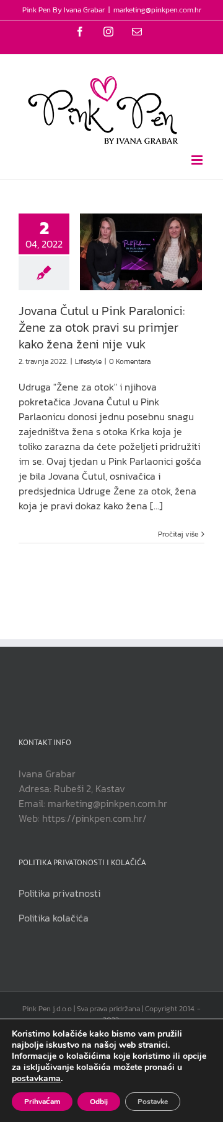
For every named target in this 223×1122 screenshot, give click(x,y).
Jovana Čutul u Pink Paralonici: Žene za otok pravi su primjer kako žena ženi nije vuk (102, 327)
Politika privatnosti (59, 893)
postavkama (36, 1078)
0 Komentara (130, 361)
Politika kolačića (54, 917)
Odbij (99, 1102)
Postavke (153, 1102)
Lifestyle (88, 361)
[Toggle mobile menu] (197, 159)
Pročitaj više (178, 534)
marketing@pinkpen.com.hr (157, 9)
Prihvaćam (42, 1102)
